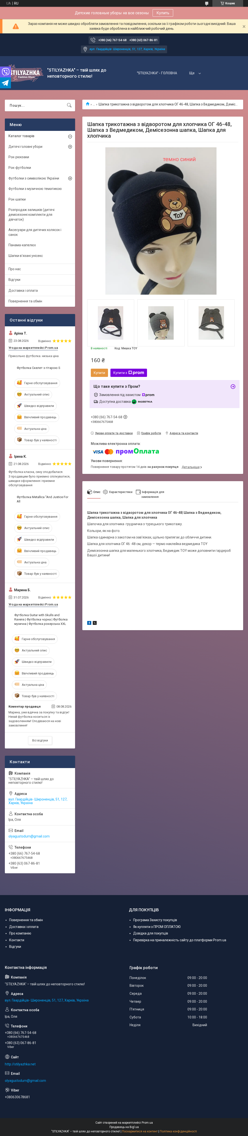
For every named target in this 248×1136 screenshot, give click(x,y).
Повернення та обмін (25, 301)
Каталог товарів (21, 136)
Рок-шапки (17, 199)
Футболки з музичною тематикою (35, 189)
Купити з (120, 373)
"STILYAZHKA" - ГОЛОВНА (157, 73)
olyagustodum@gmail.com (29, 836)
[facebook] (89, 624)
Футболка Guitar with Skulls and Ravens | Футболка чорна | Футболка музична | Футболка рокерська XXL (41, 619)
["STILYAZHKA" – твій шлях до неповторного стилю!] (24, 73)
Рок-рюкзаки (18, 157)
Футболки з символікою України (33, 178)
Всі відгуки (40, 740)
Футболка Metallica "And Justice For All (42, 499)
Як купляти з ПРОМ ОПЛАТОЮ (157, 927)
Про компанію (20, 933)
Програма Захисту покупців (155, 920)
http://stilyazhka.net (20, 1064)
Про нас (14, 269)
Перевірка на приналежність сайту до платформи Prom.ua (179, 940)
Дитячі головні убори (25, 147)
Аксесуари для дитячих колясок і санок (34, 232)
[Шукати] (69, 105)
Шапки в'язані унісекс (25, 256)
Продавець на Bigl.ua (124, 1127)
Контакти (16, 940)
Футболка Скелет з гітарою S (38, 368)
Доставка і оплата (23, 290)
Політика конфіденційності (178, 1131)
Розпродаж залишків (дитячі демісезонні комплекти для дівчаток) (31, 214)
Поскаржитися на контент (140, 1131)
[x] (95, 624)
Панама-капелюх (22, 245)
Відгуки (14, 280)
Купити (99, 373)
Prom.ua (147, 1122)
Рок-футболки (19, 168)
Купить (162, 13)
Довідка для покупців (150, 933)
